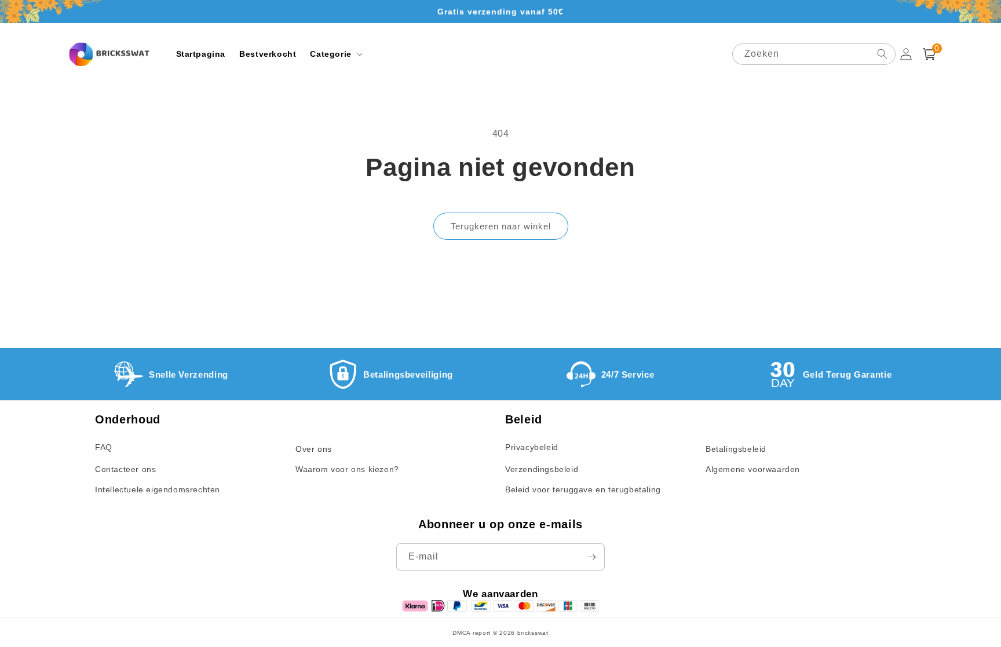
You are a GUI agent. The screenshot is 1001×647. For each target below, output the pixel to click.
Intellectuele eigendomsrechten (157, 489)
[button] (335, 54)
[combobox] (814, 54)
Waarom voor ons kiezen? (347, 469)
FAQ (103, 447)
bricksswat (533, 633)
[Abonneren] (591, 557)
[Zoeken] (882, 54)
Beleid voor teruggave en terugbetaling (583, 489)
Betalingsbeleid (736, 449)
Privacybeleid (531, 447)
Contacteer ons (125, 469)
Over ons (313, 449)
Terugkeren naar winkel (501, 226)
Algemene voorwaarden (753, 469)
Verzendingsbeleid (541, 469)
